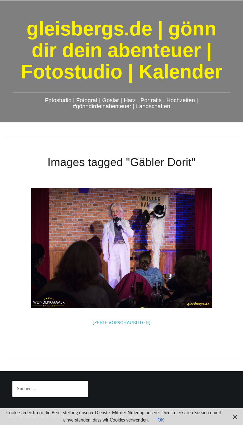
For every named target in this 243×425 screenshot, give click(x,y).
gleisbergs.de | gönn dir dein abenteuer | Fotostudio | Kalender (121, 50)
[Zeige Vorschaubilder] (122, 323)
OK (161, 420)
